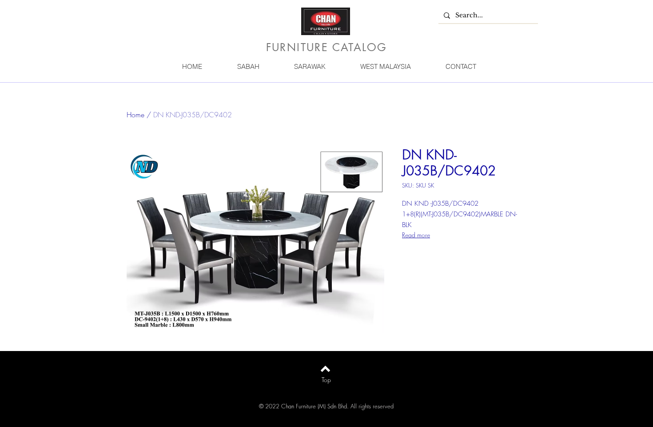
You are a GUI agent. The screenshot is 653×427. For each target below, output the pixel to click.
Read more (416, 235)
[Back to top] (325, 368)
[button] (247, 66)
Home (135, 115)
